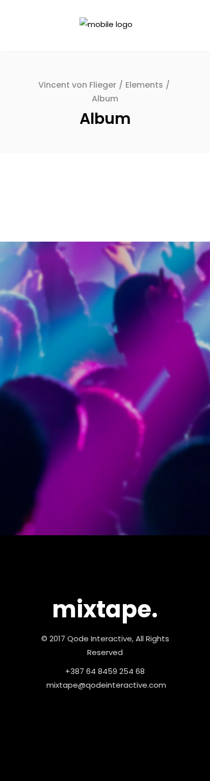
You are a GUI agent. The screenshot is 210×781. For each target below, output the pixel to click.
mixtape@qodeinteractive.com (106, 685)
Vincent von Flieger (77, 85)
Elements (144, 85)
